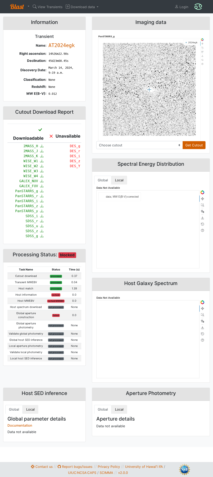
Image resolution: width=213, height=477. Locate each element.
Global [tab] (103, 180)
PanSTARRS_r (27, 196)
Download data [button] (83, 7)
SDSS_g (33, 236)
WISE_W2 (32, 166)
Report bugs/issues (76, 467)
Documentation (19, 425)
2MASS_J (32, 151)
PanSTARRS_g (27, 191)
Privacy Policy (109, 467)
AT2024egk (61, 45)
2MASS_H (32, 146)
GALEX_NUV (29, 181)
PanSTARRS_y (27, 211)
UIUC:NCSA (77, 473)
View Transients (49, 7)
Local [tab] (119, 180)
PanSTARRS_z (27, 206)
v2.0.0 (123, 473)
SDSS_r (33, 221)
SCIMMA (106, 473)
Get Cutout (194, 145)
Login (183, 7)
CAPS (91, 473)
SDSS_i (33, 216)
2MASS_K (32, 156)
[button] (18, 7)
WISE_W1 (32, 161)
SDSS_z (33, 231)
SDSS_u (33, 226)
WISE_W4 (32, 176)
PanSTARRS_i (27, 201)
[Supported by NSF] (184, 469)
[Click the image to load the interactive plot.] (151, 87)
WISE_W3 (32, 171)
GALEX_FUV (29, 186)
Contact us (43, 467)
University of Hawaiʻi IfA (144, 467)
